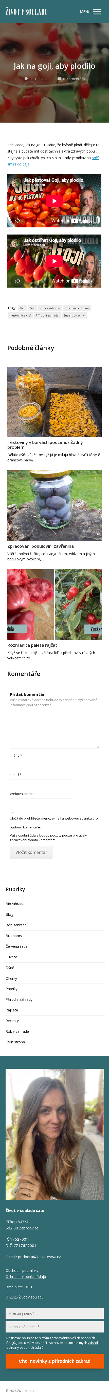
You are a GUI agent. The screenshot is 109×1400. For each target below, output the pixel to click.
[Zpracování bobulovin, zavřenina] (54, 505)
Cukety (11, 957)
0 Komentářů (74, 78)
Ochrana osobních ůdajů (26, 1276)
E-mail (16, 774)
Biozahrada (15, 903)
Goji (32, 308)
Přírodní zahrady (19, 999)
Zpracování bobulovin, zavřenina (40, 546)
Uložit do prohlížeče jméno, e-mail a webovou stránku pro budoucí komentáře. (54, 822)
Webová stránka (22, 793)
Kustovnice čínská (77, 308)
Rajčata (12, 1010)
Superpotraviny (74, 315)
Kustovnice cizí (20, 315)
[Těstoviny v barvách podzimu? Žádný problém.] (54, 402)
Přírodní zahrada (47, 315)
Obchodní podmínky (22, 1270)
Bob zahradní (16, 925)
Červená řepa (17, 946)
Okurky (11, 978)
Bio (22, 308)
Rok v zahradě (17, 1031)
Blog (9, 914)
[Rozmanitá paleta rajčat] (54, 604)
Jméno (16, 755)
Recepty (12, 1020)
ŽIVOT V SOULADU (27, 12)
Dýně (10, 967)
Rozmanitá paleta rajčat (32, 645)
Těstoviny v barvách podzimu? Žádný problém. (45, 444)
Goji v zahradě (50, 308)
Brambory (14, 935)
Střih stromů (16, 1042)
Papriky (11, 988)
